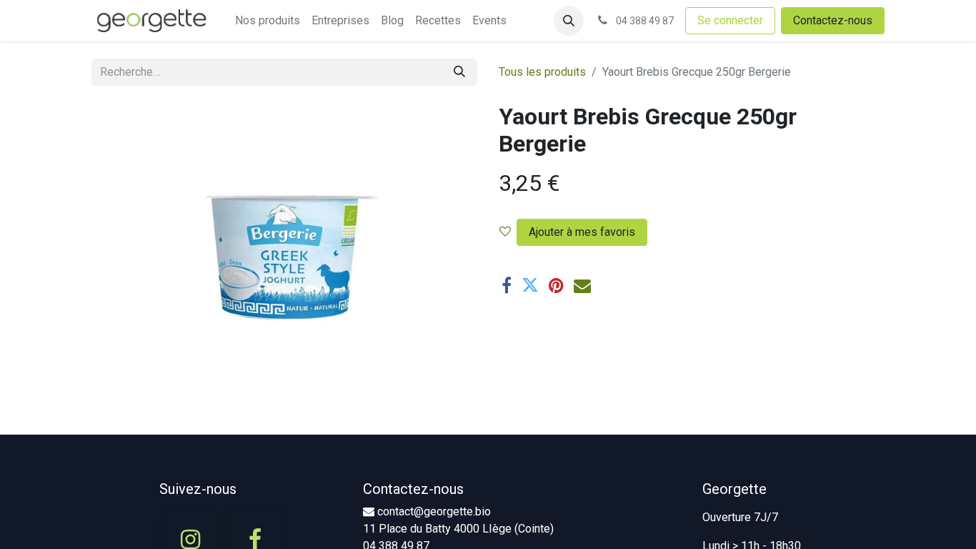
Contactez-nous (832, 20)
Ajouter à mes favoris (582, 232)
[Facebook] (507, 285)
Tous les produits (542, 72)
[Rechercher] (459, 72)
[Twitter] (530, 285)
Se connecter (730, 20)
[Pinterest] (556, 285)
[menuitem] (267, 20)
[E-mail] (582, 285)
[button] (569, 21)
